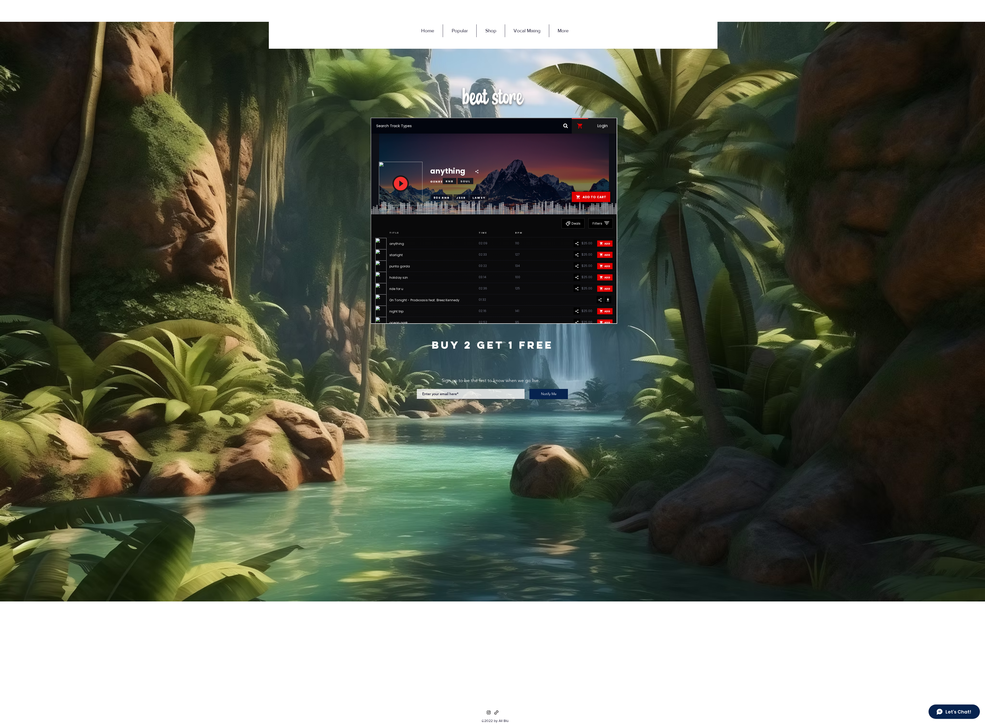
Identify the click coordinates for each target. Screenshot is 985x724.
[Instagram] (488, 712)
